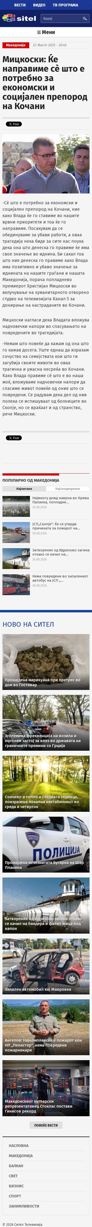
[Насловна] (19, 21)
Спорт (15, 1196)
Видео (39, 5)
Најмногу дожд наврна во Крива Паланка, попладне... (60, 500)
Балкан (16, 1165)
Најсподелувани (67, 489)
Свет (13, 1176)
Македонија (21, 1155)
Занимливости (24, 1206)
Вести (20, 5)
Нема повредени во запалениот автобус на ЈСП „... (60, 578)
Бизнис (16, 1186)
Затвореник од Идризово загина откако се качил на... (61, 552)
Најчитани (24, 489)
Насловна (18, 1145)
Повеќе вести (46, 1125)
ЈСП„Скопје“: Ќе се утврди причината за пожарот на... (56, 526)
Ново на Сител (28, 624)
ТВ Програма (65, 5)
